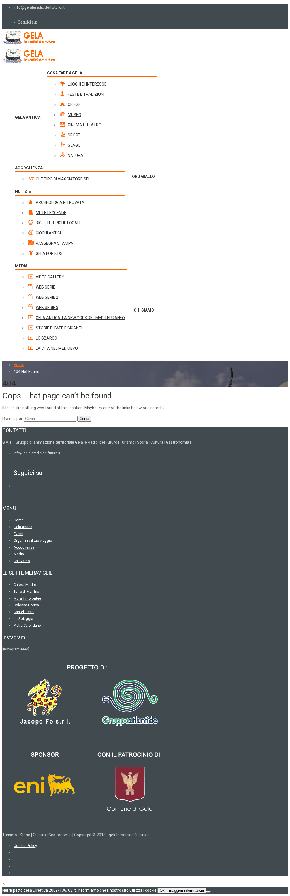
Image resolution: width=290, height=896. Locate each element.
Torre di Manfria (26, 591)
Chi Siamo (22, 561)
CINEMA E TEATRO (84, 125)
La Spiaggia (23, 618)
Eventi (18, 534)
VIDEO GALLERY (50, 277)
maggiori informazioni (186, 890)
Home (19, 364)
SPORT (74, 135)
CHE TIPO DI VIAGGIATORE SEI (62, 179)
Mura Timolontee (27, 598)
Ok (162, 890)
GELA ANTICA (27, 117)
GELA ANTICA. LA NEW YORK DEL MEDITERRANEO (80, 317)
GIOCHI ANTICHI (49, 233)
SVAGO (74, 145)
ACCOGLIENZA (29, 168)
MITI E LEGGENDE (51, 212)
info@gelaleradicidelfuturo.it (39, 7)
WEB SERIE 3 (47, 307)
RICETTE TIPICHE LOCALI (58, 223)
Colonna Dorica (26, 605)
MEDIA (21, 266)
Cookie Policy (25, 845)
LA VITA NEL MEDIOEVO (57, 348)
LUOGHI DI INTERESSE (87, 84)
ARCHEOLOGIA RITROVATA (60, 202)
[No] (208, 892)
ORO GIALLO (143, 176)
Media (19, 554)
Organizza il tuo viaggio (33, 540)
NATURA (75, 155)
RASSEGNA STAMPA (54, 243)
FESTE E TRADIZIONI (86, 94)
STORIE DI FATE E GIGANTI (59, 328)
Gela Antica (23, 527)
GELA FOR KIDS (49, 253)
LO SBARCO (46, 338)
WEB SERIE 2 (47, 297)
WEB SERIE (45, 287)
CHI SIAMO (144, 310)
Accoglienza (24, 547)
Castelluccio (24, 612)
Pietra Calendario (27, 625)
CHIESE (74, 104)
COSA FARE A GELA (64, 73)
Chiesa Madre (25, 585)
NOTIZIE (23, 191)
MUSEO (74, 114)
